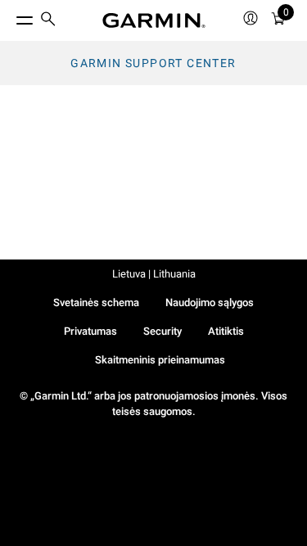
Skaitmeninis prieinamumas (160, 360)
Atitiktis (226, 331)
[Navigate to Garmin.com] (154, 20)
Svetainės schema (96, 302)
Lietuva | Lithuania (154, 274)
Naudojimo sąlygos (209, 302)
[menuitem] (48, 21)
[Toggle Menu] (10, 16)
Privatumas (90, 331)
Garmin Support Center (153, 63)
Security (162, 331)
